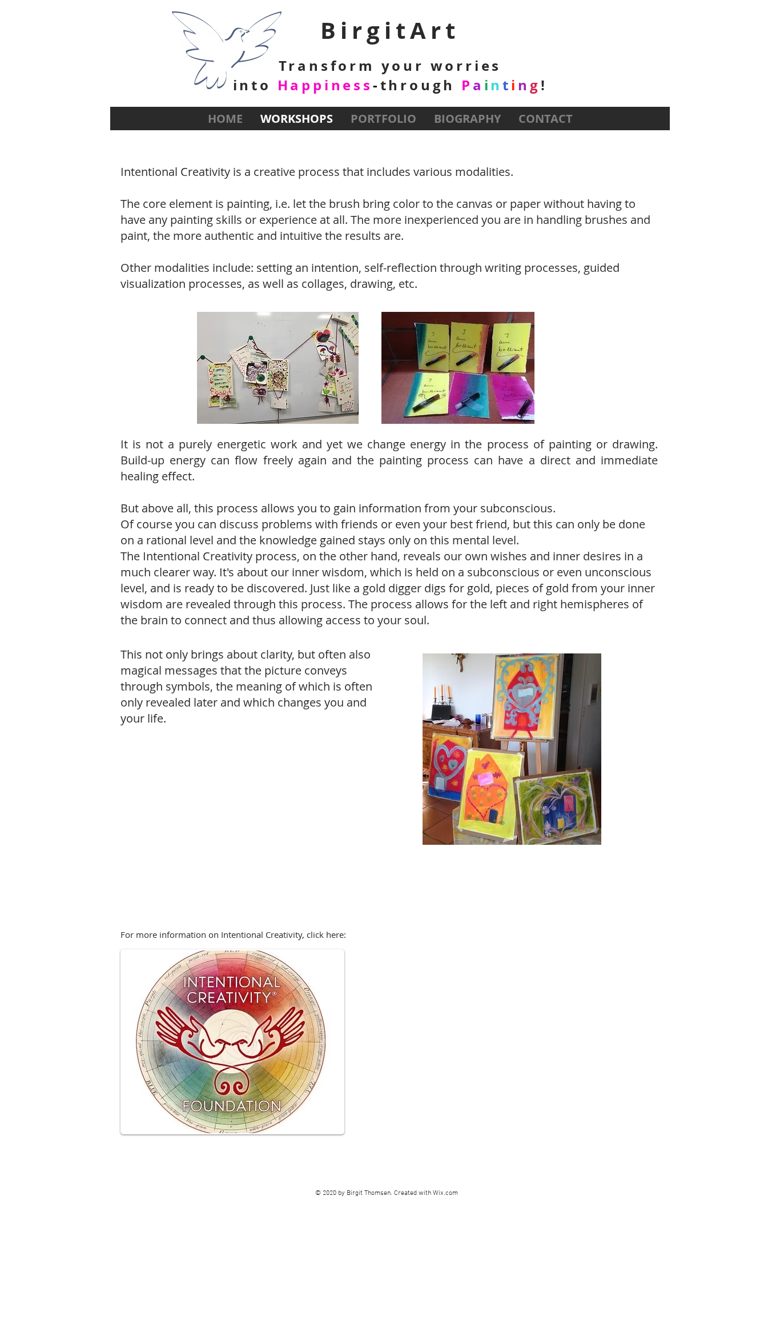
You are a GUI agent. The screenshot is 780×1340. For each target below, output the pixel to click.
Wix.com (445, 1193)
